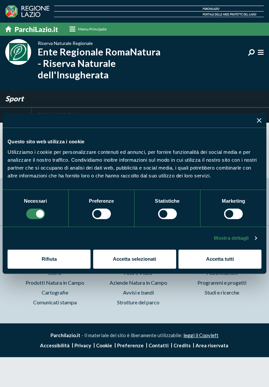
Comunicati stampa (55, 302)
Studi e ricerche (222, 292)
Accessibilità (55, 345)
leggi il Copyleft (200, 335)
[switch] (101, 214)
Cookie (104, 345)
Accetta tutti (220, 259)
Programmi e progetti (221, 282)
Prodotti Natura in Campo (55, 282)
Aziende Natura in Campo (138, 282)
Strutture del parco (138, 302)
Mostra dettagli (231, 238)
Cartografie (55, 292)
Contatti (159, 345)
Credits (182, 345)
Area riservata (212, 345)
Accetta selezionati (134, 259)
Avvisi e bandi (138, 292)
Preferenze (130, 345)
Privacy (82, 345)
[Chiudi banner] (259, 120)
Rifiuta (49, 259)
